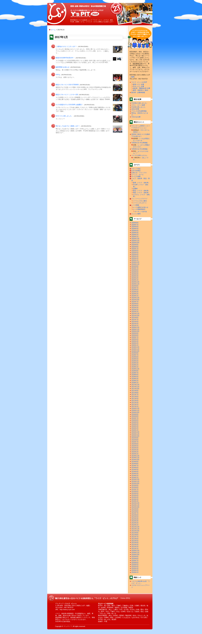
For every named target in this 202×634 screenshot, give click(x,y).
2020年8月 (135, 335)
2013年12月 (135, 479)
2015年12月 (135, 432)
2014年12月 (135, 456)
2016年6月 (135, 420)
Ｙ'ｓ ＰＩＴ (68, 626)
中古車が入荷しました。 (139, 103)
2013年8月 (135, 487)
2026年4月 (135, 230)
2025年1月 (135, 260)
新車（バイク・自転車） (141, 183)
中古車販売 (79, 613)
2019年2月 (135, 365)
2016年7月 (135, 418)
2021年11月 (135, 313)
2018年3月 (135, 379)
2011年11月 (135, 529)
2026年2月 (135, 234)
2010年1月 (135, 572)
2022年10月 (135, 300)
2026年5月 (135, 228)
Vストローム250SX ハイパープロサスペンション (140, 127)
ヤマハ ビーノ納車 (138, 105)
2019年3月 (135, 363)
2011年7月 (135, 537)
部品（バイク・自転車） (141, 190)
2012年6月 (135, 515)
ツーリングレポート (140, 203)
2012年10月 (135, 507)
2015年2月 (135, 452)
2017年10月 (135, 388)
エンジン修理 (136, 214)
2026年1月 (135, 236)
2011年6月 (135, 539)
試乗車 (135, 188)
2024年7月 (135, 268)
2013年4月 (135, 495)
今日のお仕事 (136, 117)
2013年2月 (135, 499)
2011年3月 (135, 544)
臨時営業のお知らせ (62, 67)
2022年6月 (135, 304)
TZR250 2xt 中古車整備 (139, 143)
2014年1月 (135, 477)
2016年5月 (135, 422)
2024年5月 (135, 272)
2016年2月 (135, 428)
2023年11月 (135, 284)
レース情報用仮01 (139, 209)
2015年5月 (135, 446)
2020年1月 (135, 345)
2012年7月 (135, 513)
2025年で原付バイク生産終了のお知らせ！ (140, 135)
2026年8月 (135, 223)
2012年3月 (135, 521)
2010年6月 (135, 562)
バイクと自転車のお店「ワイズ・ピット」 (140, 582)
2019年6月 (135, 357)
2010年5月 (135, 564)
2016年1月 (135, 430)
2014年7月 (135, 465)
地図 (132, 77)
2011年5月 (135, 541)
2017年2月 (135, 404)
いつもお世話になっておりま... (141, 139)
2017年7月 (135, 394)
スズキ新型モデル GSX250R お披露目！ (69, 104)
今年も (58, 74)
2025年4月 (135, 254)
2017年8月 (135, 392)
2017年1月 (135, 406)
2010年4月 (135, 566)
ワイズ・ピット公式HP (139, 82)
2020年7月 (135, 337)
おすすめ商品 (136, 170)
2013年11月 (135, 481)
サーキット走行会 (141, 211)
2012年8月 (135, 511)
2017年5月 (135, 398)
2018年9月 (135, 371)
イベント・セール (137, 174)
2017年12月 (135, 385)
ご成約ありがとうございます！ (66, 46)
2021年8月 (135, 317)
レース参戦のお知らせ (140, 207)
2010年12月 (135, 550)
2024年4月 (135, 274)
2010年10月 (135, 554)
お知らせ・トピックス (139, 172)
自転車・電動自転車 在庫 (141, 88)
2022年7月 (135, 302)
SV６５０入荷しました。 (64, 116)
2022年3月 (135, 308)
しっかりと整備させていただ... (141, 146)
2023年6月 (135, 290)
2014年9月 (135, 462)
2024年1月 (135, 280)
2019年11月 (135, 349)
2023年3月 (135, 292)
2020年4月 (135, 339)
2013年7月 (135, 489)
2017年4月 (135, 400)
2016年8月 (135, 416)
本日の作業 (135, 109)
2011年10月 (135, 531)
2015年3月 (135, 450)
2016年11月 (135, 410)
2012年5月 (135, 517)
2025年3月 (135, 256)
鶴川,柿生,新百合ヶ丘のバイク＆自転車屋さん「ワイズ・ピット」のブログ (87, 13)
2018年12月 (135, 369)
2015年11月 (135, 434)
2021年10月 (135, 315)
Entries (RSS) (125, 598)
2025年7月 (135, 248)
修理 (88, 613)
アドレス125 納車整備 (138, 111)
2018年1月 (135, 383)
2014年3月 (135, 473)
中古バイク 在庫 (138, 86)
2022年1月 (135, 311)
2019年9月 (135, 353)
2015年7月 (135, 442)
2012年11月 (135, 505)
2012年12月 (135, 503)
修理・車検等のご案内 (140, 90)
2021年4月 (135, 321)
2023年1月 (135, 296)
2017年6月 (135, 396)
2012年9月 (135, 509)
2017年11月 (135, 387)
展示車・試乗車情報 (138, 92)
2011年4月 (135, 542)
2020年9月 (135, 333)
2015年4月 (135, 448)
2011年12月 (135, 527)
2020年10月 (135, 331)
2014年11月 (135, 458)
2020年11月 (135, 329)
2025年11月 (135, 240)
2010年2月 (135, 570)
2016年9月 (135, 414)
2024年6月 (135, 270)
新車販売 (70, 613)
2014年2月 (135, 475)
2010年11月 (135, 552)
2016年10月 (135, 412)
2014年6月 (135, 467)
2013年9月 (135, 485)
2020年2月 (135, 343)
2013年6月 (135, 491)
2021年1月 (135, 325)
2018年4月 (135, 377)
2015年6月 (135, 444)
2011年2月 (135, 546)
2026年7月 (135, 225)
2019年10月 (135, 351)
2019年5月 (135, 359)
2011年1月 (135, 548)
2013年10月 (135, 483)
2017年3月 (135, 402)
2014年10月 (135, 460)
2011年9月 (135, 533)
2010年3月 (135, 568)
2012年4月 (135, 519)
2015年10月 (135, 436)
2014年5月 (135, 469)
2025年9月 (135, 244)
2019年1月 (135, 367)
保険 (59, 615)
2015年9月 (135, 438)
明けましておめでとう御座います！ (68, 126)
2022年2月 (135, 310)
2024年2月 (135, 278)
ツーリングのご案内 (140, 201)
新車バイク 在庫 (138, 84)
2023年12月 (135, 282)
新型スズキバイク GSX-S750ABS (67, 85)
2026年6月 (135, 226)
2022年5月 (135, 306)
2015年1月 (135, 454)
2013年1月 (135, 501)
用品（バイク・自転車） (141, 192)
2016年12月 (135, 408)
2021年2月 (135, 323)
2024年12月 (135, 262)
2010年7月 (135, 560)
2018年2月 (135, 381)
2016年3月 (135, 426)
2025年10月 (135, 242)
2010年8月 (135, 558)
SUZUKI (58, 621)
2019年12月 (135, 347)
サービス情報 (136, 176)
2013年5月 (135, 493)
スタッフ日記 (136, 169)
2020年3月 (135, 341)
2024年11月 (135, 264)
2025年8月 (135, 246)
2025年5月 (135, 252)
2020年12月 (135, 327)
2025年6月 (135, 250)
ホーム (53, 30)
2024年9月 (135, 266)
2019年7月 (135, 355)
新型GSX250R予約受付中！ (65, 58)
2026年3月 (135, 232)
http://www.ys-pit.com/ (67, 609)
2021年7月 (135, 319)
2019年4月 (135, 361)
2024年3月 (135, 276)
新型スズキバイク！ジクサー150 (67, 94)
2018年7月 (135, 373)
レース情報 (135, 205)
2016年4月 (135, 424)
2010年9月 (135, 556)
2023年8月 (135, 286)
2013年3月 (135, 497)
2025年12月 (135, 238)
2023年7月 (135, 288)
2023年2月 (135, 294)
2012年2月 (135, 523)
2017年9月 (135, 390)
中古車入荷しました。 (139, 107)
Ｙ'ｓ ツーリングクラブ (139, 199)
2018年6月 (135, 375)
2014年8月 (135, 463)
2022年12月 (135, 298)
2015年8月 (135, 440)
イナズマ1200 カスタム (139, 155)
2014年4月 (135, 471)
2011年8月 (135, 535)
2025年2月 (135, 258)
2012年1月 (135, 525)
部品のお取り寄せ (69, 615)
